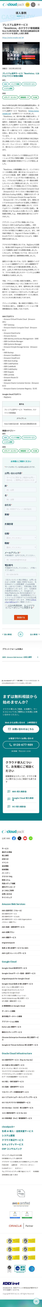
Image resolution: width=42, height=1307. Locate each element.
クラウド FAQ (7, 876)
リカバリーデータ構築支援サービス (15, 1092)
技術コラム (6, 880)
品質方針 (14, 1165)
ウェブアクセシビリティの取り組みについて (16, 1171)
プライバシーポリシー (27, 1165)
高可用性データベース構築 (12, 1016)
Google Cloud (9, 961)
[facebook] (14, 838)
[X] (19, 838)
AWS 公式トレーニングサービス (14, 953)
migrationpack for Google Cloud (16, 978)
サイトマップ (7, 897)
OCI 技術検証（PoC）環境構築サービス (17, 1118)
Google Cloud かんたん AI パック (13, 990)
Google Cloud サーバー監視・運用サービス (19, 973)
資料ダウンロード (8, 887)
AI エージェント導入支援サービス (13, 987)
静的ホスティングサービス (12, 1032)
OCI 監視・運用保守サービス (13, 1087)
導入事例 (20, 680)
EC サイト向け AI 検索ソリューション (14, 995)
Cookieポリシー (7, 1168)
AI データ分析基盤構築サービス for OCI (15, 1076)
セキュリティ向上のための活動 (12, 1155)
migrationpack (8, 942)
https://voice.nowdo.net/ (12, 37)
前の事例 (8, 634)
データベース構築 (8, 1011)
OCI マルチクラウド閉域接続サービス (16, 1102)
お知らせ (5, 859)
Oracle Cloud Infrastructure (17, 1053)
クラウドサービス (29, 84)
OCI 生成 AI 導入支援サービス (13, 1065)
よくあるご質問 (8, 890)
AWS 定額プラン (8, 932)
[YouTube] (25, 838)
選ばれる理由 (7, 852)
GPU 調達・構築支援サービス (11, 1001)
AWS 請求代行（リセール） (12, 910)
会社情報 (5, 866)
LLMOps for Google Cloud (10, 992)
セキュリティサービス (12, 1144)
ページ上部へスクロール (39, 1301)
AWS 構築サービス (9, 937)
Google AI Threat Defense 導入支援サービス (20, 1045)
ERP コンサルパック (12, 1149)
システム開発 (8, 88)
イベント (5, 862)
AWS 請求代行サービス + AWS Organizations (17, 919)
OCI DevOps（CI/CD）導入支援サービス (17, 1108)
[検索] (33, 4)
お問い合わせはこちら (23, 728)
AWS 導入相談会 (19, 791)
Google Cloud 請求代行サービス (14, 968)
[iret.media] (31, 838)
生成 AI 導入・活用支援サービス (17, 1131)
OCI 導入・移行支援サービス (13, 1081)
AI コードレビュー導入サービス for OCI (15, 1068)
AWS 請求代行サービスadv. (11, 916)
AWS (5, 84)
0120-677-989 (23, 744)
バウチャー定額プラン (9, 922)
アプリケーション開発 (10, 1021)
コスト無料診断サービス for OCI (14, 1113)
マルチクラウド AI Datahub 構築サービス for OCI (18, 1071)
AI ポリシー (19, 1168)
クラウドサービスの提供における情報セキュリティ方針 (20, 1161)
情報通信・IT (24, 97)
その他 (35, 97)
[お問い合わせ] (27, 4)
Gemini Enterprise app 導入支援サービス (15, 998)
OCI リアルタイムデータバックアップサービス (19, 1097)
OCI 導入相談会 (19, 806)
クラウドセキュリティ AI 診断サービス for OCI (17, 1074)
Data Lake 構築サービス (11, 1027)
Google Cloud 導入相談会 (22, 799)
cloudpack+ (8, 1127)
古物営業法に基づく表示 (10, 1174)
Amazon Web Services (13, 904)
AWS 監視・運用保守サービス (13, 927)
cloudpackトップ (9, 680)
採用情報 (5, 869)
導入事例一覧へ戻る (21, 634)
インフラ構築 (15, 84)
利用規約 (36, 1171)
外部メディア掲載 (8, 883)
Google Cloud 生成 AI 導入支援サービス (17, 984)
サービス (5, 848)
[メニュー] (38, 4)
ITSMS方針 (5, 1165)
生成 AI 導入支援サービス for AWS (15, 948)
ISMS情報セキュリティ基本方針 (12, 1158)
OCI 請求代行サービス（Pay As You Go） (18, 1060)
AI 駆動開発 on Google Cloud (13, 1006)
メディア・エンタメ (10, 97)
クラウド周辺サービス (12, 1140)
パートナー (6, 873)
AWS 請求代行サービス (9, 913)
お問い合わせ (7, 894)
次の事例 (34, 634)
